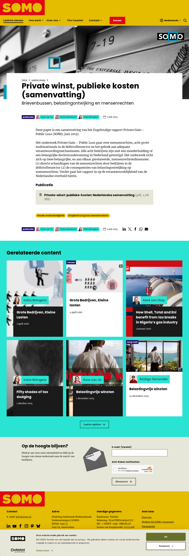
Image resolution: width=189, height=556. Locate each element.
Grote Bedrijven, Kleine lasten (89, 302)
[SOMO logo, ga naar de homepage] (22, 7)
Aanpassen (164, 546)
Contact (94, 20)
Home (24, 80)
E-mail (121, 447)
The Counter (75, 20)
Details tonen (42, 550)
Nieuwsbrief (148, 526)
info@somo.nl (23, 516)
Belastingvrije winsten (95, 392)
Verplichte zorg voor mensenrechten (88, 215)
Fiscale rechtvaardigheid (50, 215)
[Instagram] (26, 526)
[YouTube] (14, 526)
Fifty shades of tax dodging (32, 394)
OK (165, 537)
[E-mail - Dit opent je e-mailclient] (146, 229)
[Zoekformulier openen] (185, 20)
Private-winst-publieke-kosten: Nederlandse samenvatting (89, 195)
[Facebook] (20, 526)
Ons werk (35, 20)
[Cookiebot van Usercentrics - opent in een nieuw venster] (18, 551)
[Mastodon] (32, 526)
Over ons (52, 20)
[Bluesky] (38, 526)
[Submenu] (42, 20)
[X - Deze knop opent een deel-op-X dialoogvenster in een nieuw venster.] (130, 229)
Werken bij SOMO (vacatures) (158, 521)
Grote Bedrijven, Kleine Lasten (36, 315)
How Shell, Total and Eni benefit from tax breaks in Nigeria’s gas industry (157, 317)
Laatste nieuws (13, 20)
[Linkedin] (8, 526)
